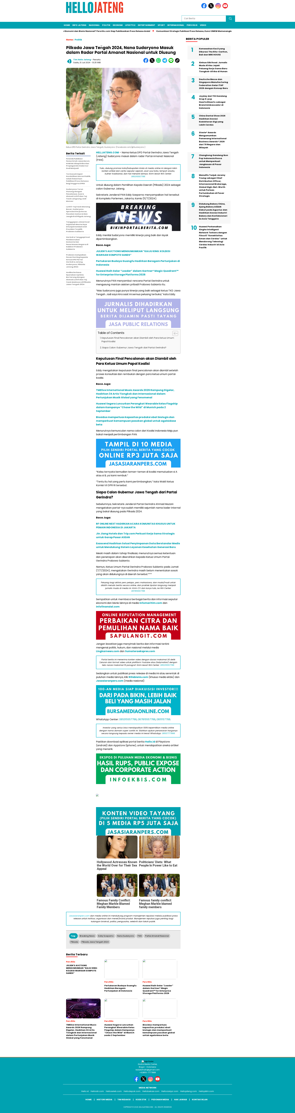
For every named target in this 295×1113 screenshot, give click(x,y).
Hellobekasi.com (150, 1091)
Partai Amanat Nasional (157, 935)
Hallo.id (150, 741)
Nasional (94, 25)
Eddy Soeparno (106, 935)
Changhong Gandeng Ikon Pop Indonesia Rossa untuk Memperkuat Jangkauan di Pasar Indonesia (213, 161)
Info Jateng (79, 25)
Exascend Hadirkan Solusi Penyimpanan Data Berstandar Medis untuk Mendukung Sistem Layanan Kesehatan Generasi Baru (138, 545)
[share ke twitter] (153, 62)
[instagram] (218, 8)
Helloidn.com (97, 1091)
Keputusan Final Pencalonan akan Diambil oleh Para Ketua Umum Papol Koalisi (138, 339)
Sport (161, 25)
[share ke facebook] (146, 62)
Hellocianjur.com (169, 1091)
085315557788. (138, 176)
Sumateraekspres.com (140, 651)
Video (203, 25)
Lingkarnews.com (107, 651)
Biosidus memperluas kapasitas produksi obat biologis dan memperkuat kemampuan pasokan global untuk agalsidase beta (136, 420)
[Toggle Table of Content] (173, 333)
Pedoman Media (160, 1099)
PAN (140, 935)
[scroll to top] (283, 1108)
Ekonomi (118, 25)
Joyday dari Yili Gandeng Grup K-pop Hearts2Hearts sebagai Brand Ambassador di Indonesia (213, 102)
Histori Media (104, 1099)
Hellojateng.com (188, 1091)
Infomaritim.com (151, 603)
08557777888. (168, 733)
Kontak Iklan (199, 1099)
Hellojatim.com (206, 1091)
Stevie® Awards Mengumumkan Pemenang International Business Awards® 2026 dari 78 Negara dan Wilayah (212, 140)
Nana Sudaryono (125, 935)
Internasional (175, 25)
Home (67, 25)
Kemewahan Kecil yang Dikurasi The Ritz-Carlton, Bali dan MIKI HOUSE (213, 51)
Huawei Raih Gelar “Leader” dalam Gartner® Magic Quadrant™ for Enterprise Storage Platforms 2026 (137, 272)
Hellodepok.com (132, 1091)
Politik (106, 25)
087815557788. (138, 590)
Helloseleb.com (114, 1091)
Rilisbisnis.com (138, 677)
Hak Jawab (180, 1099)
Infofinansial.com (108, 606)
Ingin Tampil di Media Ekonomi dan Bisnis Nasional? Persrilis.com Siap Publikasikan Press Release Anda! (68, 31)
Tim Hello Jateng (82, 59)
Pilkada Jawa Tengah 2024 (95, 941)
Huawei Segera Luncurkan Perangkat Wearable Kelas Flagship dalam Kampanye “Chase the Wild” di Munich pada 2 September (137, 407)
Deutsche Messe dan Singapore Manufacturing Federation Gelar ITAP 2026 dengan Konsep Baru (213, 84)
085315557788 (128, 719)
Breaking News (87, 935)
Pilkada (74, 941)
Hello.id (85, 1091)
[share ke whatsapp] (159, 62)
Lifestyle (130, 25)
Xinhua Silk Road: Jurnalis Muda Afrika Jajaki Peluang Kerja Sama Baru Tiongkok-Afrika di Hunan (213, 67)
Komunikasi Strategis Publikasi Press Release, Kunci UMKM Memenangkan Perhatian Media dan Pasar (182, 31)
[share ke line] (172, 62)
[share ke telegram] (165, 62)
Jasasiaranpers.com (109, 681)
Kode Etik (141, 1099)
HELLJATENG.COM (107, 152)
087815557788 (146, 719)
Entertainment (146, 25)
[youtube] (225, 8)
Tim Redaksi (124, 1099)
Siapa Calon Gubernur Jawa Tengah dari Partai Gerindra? (134, 347)
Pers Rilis (192, 25)
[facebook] (204, 8)
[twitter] (211, 8)
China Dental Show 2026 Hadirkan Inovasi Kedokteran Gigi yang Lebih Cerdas (212, 120)
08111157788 (163, 719)
